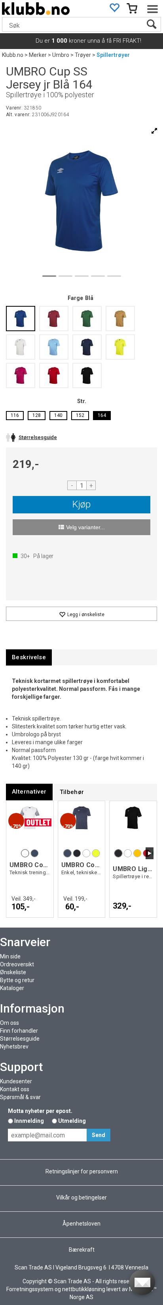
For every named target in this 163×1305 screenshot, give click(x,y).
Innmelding (29, 1121)
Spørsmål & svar (20, 1097)
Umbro (60, 55)
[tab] (29, 657)
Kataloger (12, 988)
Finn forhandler (19, 1031)
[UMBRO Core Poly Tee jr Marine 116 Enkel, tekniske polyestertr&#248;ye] (81, 825)
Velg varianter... (85, 527)
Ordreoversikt (17, 964)
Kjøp (81, 504)
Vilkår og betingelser (81, 1197)
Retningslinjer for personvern (81, 1171)
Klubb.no (12, 55)
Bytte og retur (17, 980)
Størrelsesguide (20, 1038)
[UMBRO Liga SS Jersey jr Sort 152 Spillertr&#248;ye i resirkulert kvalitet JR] (133, 825)
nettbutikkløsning (83, 1289)
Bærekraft (82, 1250)
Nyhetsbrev (14, 1046)
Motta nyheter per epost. (40, 1111)
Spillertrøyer (113, 55)
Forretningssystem (29, 1289)
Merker (38, 55)
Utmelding (72, 1121)
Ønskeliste (13, 972)
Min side (10, 956)
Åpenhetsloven (81, 1223)
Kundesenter (16, 1081)
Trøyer (83, 55)
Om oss (9, 1023)
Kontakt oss (14, 1089)
